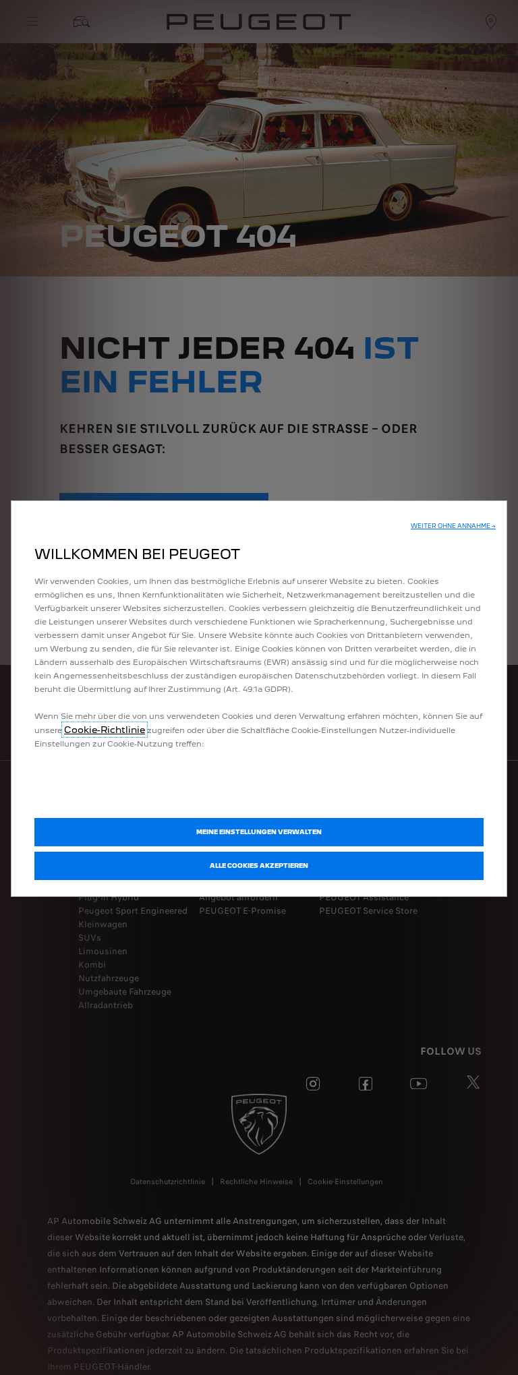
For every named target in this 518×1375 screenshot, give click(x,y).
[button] (453, 526)
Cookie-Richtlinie (104, 729)
